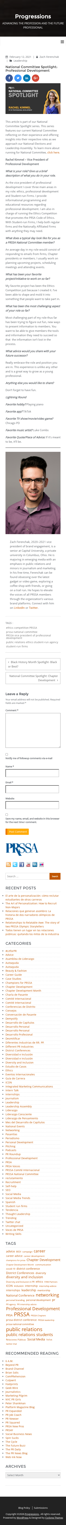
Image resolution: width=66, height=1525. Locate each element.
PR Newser (12, 1418)
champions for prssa (15, 1260)
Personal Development (19, 1142)
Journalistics (13, 1391)
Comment (12, 710)
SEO (8, 1190)
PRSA (9, 1162)
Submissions (41, 1507)
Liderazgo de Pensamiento (22, 1118)
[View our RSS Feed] (8, 864)
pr (53, 1299)
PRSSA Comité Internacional (23, 1170)
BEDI (18, 1252)
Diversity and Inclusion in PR (20, 1282)
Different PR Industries (20, 1046)
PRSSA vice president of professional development (28, 636)
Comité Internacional (18, 998)
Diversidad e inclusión (19, 1058)
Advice (10, 954)
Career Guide (14, 974)
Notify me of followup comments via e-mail (29, 758)
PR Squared (13, 1422)
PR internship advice (26, 1304)
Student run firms (16, 1206)
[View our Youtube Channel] (28, 864)
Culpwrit (11, 1380)
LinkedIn (19, 607)
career (39, 1251)
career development (34, 1256)
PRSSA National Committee (22, 1174)
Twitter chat (13, 1222)
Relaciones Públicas (16, 1340)
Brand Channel (15, 1368)
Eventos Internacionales (20, 1074)
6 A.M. (9, 1361)
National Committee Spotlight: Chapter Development (33, 678)
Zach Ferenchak (49, 57)
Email (9, 782)
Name (10, 766)
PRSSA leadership (46, 1320)
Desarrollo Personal (18, 1026)
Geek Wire (12, 1388)
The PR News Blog (16, 1453)
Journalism (12, 1098)
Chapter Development (19, 986)
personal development (38, 1300)
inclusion (19, 1286)
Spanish (10, 1202)
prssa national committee (21, 632)
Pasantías (11, 1134)
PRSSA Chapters (38, 1316)
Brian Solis (12, 1372)
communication (43, 1265)
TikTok (49, 1340)
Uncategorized (14, 1226)
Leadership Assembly (19, 1106)
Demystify (12, 1018)
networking (47, 1295)
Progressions (32, 1514)
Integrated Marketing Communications (29, 1086)
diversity (41, 1273)
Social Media (13, 1194)
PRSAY (9, 1430)
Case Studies (13, 978)
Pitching (10, 1146)
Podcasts (11, 1150)
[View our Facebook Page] (22, 864)
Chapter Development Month (23, 990)
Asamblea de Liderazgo (20, 959)
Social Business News (19, 1434)
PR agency (11, 1304)
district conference (28, 1268)
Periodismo (12, 1138)
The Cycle (11, 1441)
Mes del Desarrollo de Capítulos (25, 1122)
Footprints (12, 1384)
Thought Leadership (18, 1214)
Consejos (11, 1010)
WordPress (23, 1517)
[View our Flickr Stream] (41, 864)
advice (10, 1251)
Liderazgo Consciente (19, 1114)
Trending (11, 1218)
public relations (24, 1329)
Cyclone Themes (54, 1517)
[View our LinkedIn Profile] (35, 864)
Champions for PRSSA (19, 982)
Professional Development (22, 1158)
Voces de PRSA (14, 1230)
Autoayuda (12, 963)
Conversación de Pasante (21, 1014)
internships (13, 1290)
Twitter (33, 607)
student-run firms (17, 646)
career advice (14, 1256)
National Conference (20, 1295)
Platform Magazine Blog (20, 1407)
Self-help (11, 1186)
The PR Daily (13, 1449)
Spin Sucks (12, 1438)
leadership (28, 1290)
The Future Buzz (15, 1445)
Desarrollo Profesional (19, 1034)
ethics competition (17, 627)
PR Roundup (13, 1154)
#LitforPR (11, 951)
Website (10, 798)
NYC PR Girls (13, 1399)
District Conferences (18, 1050)
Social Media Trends (18, 1198)
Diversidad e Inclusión (19, 1054)
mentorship (43, 1290)
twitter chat (11, 1344)
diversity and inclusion (24, 1277)
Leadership (20, 60)
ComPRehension (15, 1376)
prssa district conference (21, 1320)
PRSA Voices (13, 1166)
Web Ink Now (14, 1457)
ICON (9, 1082)
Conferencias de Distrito (20, 1006)
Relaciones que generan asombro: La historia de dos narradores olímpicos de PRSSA (30, 914)
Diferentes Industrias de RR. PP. (25, 1042)
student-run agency (46, 642)
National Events (15, 1126)
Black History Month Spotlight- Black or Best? (32, 664)
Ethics (9, 1070)
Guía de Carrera (15, 1078)
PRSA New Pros (15, 1426)
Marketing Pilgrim (16, 1395)
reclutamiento (14, 1178)
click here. (53, 152)
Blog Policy (24, 1507)
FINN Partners (50, 1282)
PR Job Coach (13, 1415)
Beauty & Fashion (16, 970)
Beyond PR (12, 1365)
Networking (13, 1130)
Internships (13, 1094)
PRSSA (33, 627)
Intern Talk (12, 1090)
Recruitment (13, 1182)
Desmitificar (13, 1038)
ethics (39, 1281)
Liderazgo (11, 1110)
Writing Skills (13, 1234)
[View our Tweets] (15, 864)
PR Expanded (14, 1411)
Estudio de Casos (16, 1066)
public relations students (29, 1335)
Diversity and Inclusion (20, 1062)
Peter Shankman (16, 1403)
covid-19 (10, 1269)
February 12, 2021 (21, 57)
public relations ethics (19, 642)
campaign (27, 1252)
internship (31, 1286)
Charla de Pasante (17, 994)
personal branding (15, 1300)
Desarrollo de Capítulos (20, 1022)
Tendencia (12, 1210)
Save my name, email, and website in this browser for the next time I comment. (32, 820)
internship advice (47, 1286)
